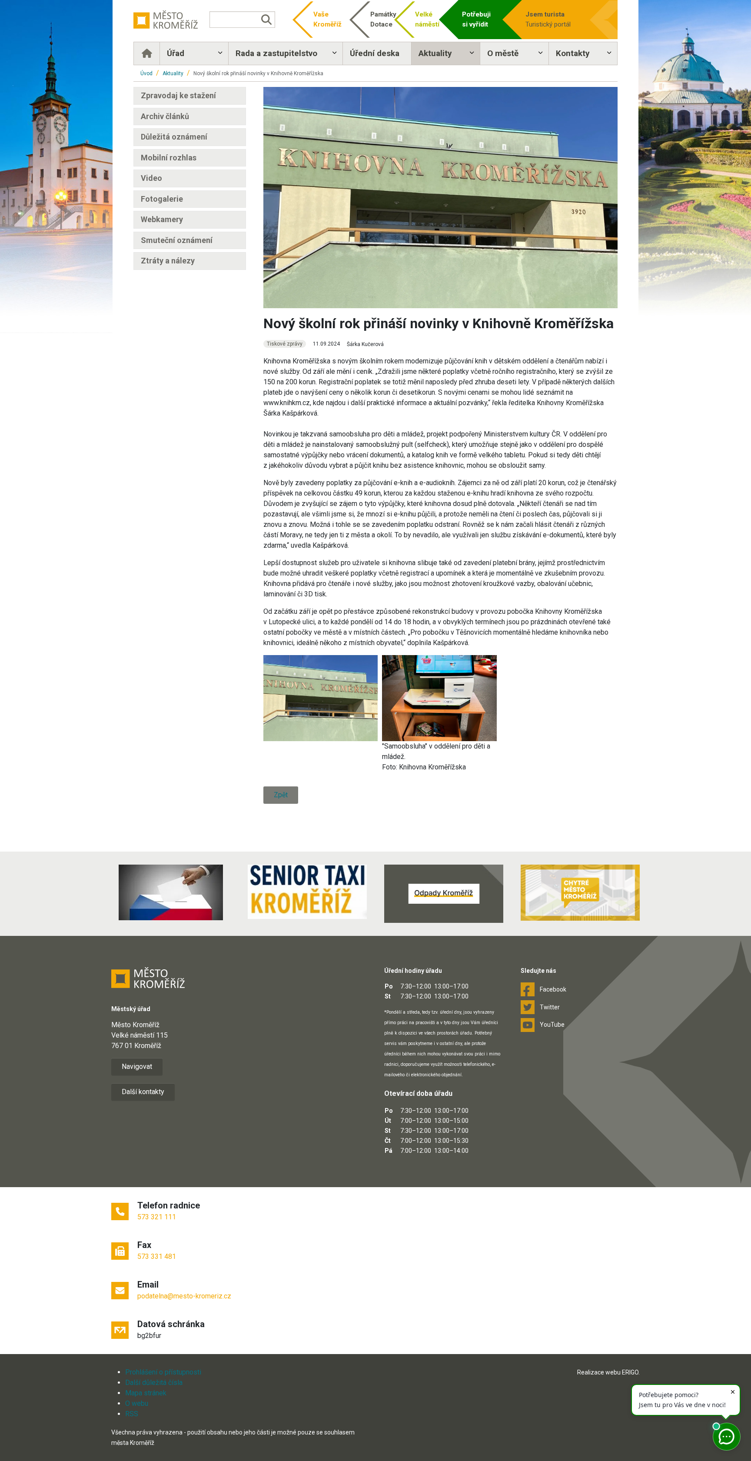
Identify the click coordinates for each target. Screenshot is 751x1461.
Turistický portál (548, 19)
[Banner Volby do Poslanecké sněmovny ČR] (170, 892)
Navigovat (137, 1066)
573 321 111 (156, 1217)
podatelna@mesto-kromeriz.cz (184, 1296)
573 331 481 (156, 1256)
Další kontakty (143, 1092)
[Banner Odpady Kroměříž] (443, 894)
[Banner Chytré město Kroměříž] (580, 893)
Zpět (281, 795)
